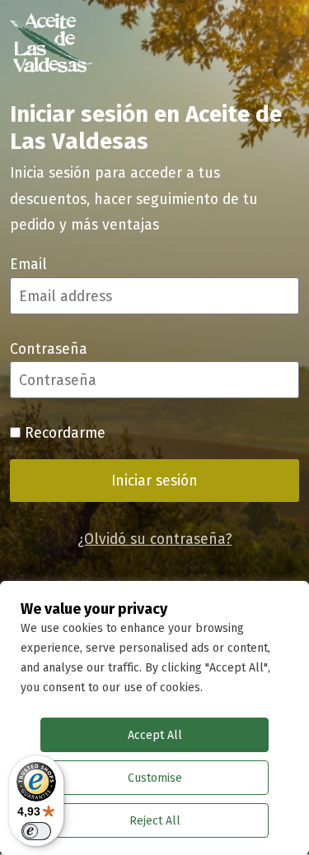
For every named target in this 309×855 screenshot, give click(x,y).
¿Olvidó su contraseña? (154, 538)
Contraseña (48, 348)
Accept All (155, 735)
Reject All (154, 820)
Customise (155, 777)
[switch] (36, 831)
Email (28, 263)
